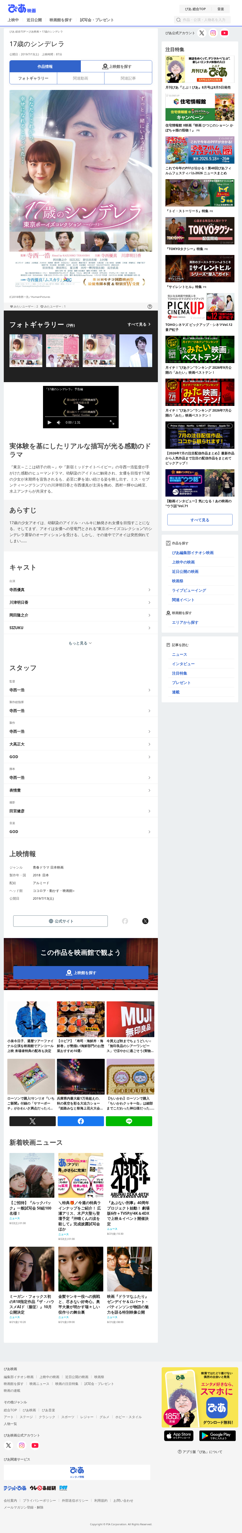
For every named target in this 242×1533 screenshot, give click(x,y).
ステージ (26, 1417)
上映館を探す (120, 66)
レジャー (87, 1417)
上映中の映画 (183, 562)
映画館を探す (61, 19)
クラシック (47, 1417)
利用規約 (101, 1500)
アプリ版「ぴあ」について (202, 1452)
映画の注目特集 (66, 1383)
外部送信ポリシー (75, 1500)
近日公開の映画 (185, 571)
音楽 (220, 9)
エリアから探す (185, 622)
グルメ (104, 1417)
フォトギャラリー (33, 78)
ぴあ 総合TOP (195, 9)
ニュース (179, 654)
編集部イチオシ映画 (19, 1377)
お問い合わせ (123, 1500)
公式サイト (64, 921)
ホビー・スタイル (128, 1417)
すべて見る (137, 324)
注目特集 (179, 673)
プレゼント (181, 682)
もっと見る (78, 643)
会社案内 (10, 1500)
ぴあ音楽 (48, 1410)
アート (9, 1417)
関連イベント (183, 599)
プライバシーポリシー (39, 1500)
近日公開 (34, 19)
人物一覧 (10, 1423)
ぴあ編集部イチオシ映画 (193, 552)
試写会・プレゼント (97, 19)
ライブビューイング (189, 590)
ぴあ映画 (34, 31)
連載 (176, 692)
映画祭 (177, 580)
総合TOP (10, 1410)
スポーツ (67, 1417)
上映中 (13, 19)
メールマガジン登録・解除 (23, 1507)
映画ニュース (39, 1383)
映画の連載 (12, 1390)
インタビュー (183, 663)
